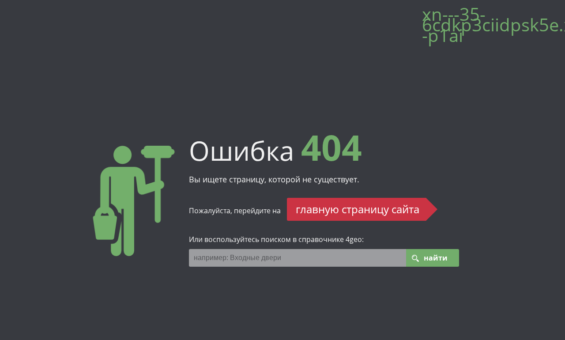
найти (436, 258)
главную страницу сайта (357, 209)
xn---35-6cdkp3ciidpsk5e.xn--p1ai (489, 28)
